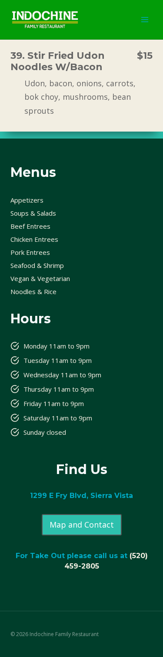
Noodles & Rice (33, 291)
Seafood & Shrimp (37, 265)
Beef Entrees (30, 226)
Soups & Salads (33, 213)
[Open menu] (144, 19)
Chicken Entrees (34, 239)
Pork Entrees (30, 252)
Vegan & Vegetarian (40, 278)
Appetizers (26, 200)
